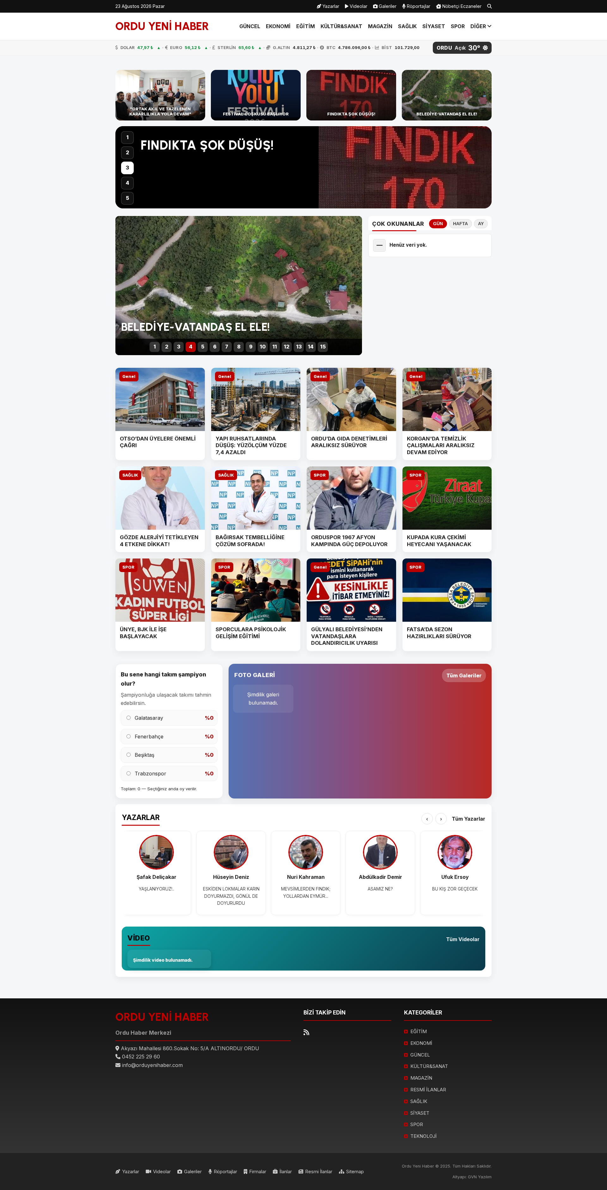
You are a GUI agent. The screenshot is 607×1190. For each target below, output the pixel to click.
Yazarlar (330, 6)
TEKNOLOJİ (423, 1136)
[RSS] (306, 1032)
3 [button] (127, 167)
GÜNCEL (249, 26)
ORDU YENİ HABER (162, 26)
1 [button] (127, 137)
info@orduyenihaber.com (152, 1065)
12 (287, 346)
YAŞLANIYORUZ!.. (156, 888)
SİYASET (433, 26)
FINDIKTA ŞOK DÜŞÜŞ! (207, 145)
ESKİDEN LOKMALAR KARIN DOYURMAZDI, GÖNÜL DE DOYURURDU (231, 896)
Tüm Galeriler (463, 675)
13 (299, 346)
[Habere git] (303, 167)
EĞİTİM (305, 26)
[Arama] (489, 6)
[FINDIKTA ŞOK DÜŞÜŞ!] (351, 95)
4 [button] (127, 183)
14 (311, 346)
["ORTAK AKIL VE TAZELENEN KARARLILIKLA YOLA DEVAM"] (160, 95)
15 (323, 346)
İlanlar (285, 1171)
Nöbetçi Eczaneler (461, 6)
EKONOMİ (278, 26)
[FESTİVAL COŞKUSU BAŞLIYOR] (256, 95)
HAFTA (460, 223)
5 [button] (127, 198)
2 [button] (127, 152)
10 (263, 346)
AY (481, 223)
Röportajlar (418, 6)
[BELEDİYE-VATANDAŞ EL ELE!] (447, 95)
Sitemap (355, 1171)
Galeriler (386, 6)
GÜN (438, 223)
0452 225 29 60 (141, 1056)
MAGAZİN (380, 26)
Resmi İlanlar (318, 1171)
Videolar (357, 6)
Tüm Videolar (463, 939)
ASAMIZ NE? (380, 888)
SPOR (458, 26)
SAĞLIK (407, 26)
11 (275, 346)
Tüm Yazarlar (468, 819)
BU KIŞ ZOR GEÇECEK (455, 888)
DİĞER (478, 26)
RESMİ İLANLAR (428, 1090)
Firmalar (257, 1171)
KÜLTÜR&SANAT (341, 26)
